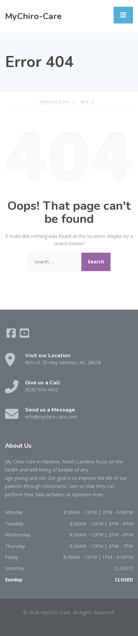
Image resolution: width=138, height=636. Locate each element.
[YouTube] (24, 335)
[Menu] (123, 15)
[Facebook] (11, 335)
